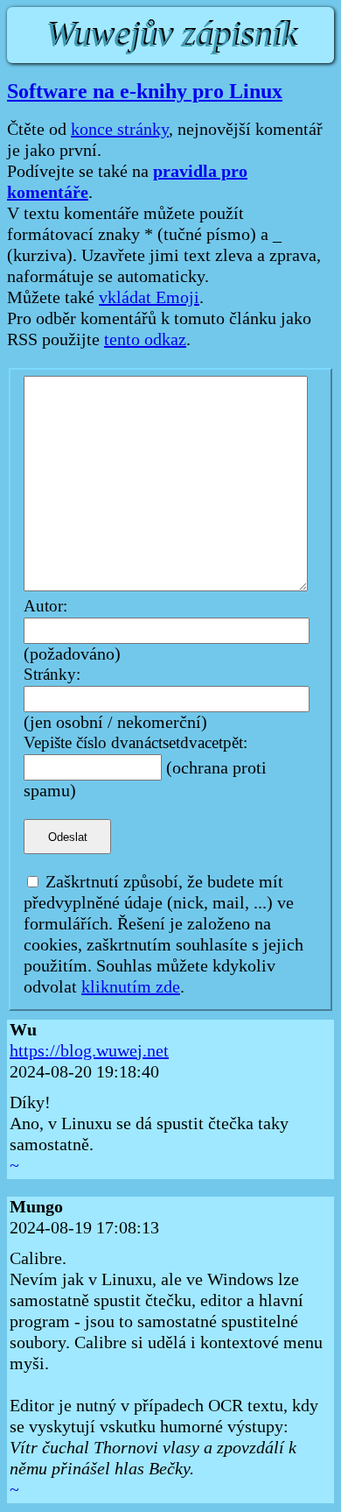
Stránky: (52, 675)
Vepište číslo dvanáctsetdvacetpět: (135, 743)
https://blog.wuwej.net (89, 1051)
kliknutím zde (130, 987)
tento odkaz (145, 340)
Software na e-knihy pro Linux (144, 91)
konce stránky (120, 129)
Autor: (45, 606)
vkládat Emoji (149, 297)
